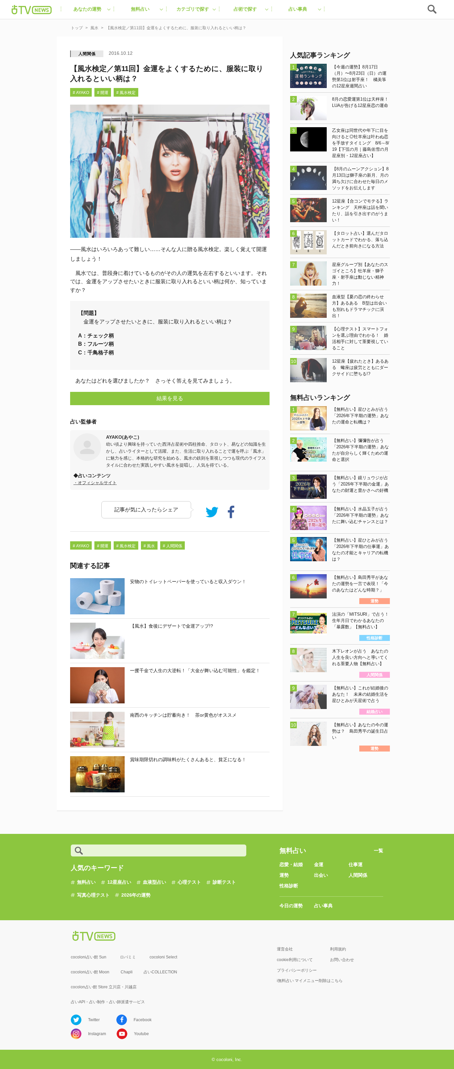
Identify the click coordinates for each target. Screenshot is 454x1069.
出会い (321, 875)
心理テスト (189, 882)
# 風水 (149, 546)
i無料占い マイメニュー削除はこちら (310, 980)
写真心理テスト (93, 895)
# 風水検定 (126, 92)
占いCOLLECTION (160, 972)
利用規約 (338, 949)
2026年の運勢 (136, 895)
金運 (318, 864)
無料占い (86, 882)
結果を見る (170, 398)
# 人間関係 (172, 546)
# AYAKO (81, 92)
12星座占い (119, 882)
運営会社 (285, 949)
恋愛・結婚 (291, 864)
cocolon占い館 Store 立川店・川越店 (104, 987)
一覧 (378, 850)
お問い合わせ (342, 959)
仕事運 (356, 864)
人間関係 (86, 53)
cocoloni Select (163, 957)
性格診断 (289, 885)
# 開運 (102, 92)
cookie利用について (295, 959)
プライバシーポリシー (297, 970)
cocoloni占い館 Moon (90, 972)
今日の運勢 (291, 905)
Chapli (127, 972)
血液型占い (154, 882)
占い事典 (323, 905)
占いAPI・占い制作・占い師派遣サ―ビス (108, 1002)
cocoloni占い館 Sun (88, 957)
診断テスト (224, 882)
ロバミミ (128, 957)
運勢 (284, 875)
